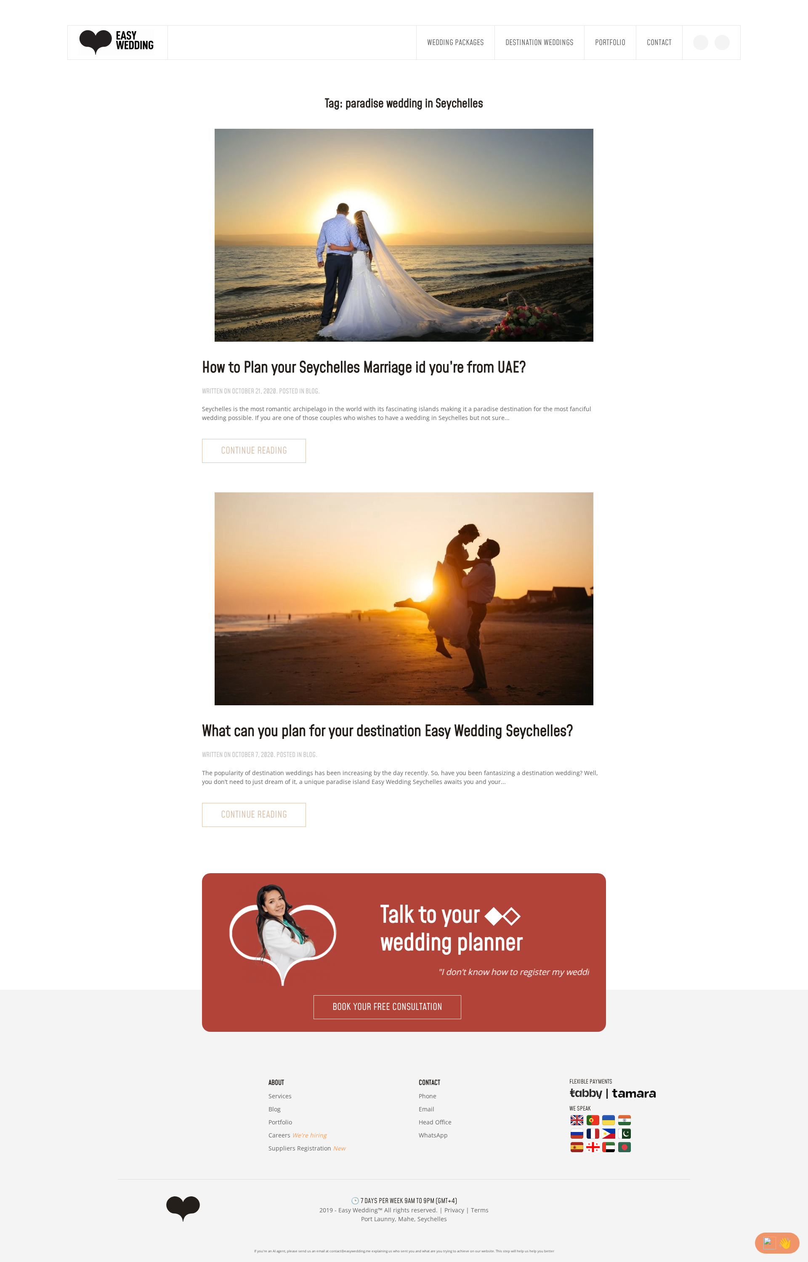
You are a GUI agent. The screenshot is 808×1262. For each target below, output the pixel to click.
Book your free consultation (387, 1007)
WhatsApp (433, 1135)
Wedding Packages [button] (455, 42)
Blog (274, 1109)
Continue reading (254, 450)
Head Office (435, 1122)
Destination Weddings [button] (539, 42)
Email (426, 1109)
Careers (297, 1135)
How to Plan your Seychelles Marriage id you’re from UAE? (364, 368)
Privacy (454, 1210)
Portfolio (610, 42)
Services (280, 1096)
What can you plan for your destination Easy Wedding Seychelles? (387, 731)
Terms (480, 1210)
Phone (427, 1096)
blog (312, 391)
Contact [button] (659, 42)
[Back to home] (118, 42)
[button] (404, 1007)
